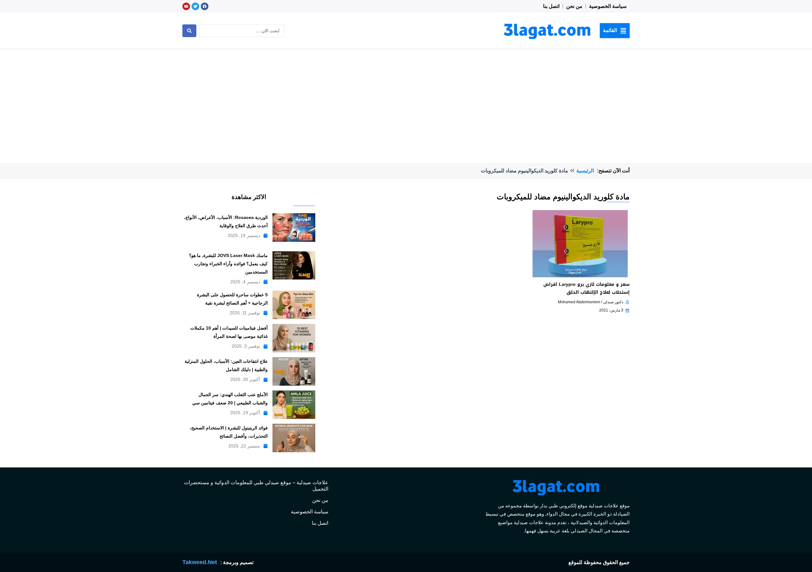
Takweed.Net (199, 562)
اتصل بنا (551, 6)
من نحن (574, 6)
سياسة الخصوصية (607, 6)
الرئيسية (585, 170)
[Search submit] (189, 30)
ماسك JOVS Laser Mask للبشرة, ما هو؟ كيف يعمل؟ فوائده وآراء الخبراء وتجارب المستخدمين (228, 263)
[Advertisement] (406, 96)
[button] (615, 30)
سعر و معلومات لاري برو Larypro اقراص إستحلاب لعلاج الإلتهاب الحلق (586, 288)
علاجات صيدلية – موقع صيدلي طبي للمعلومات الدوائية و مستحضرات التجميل (256, 486)
